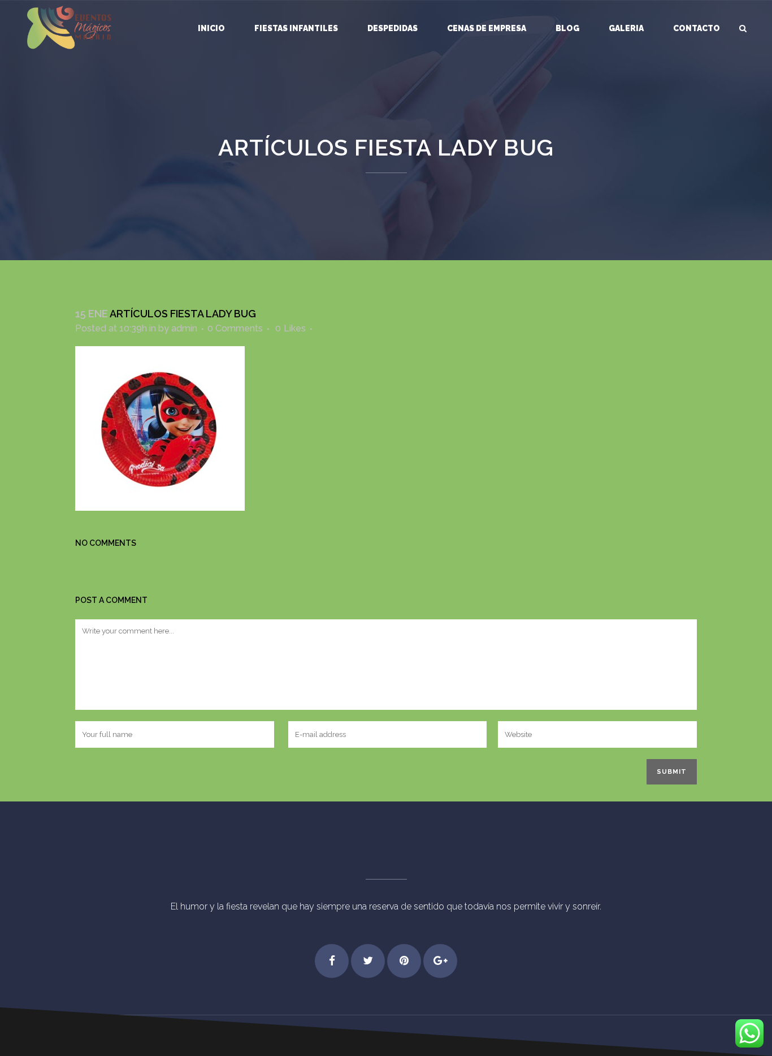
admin (184, 328)
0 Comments (235, 328)
